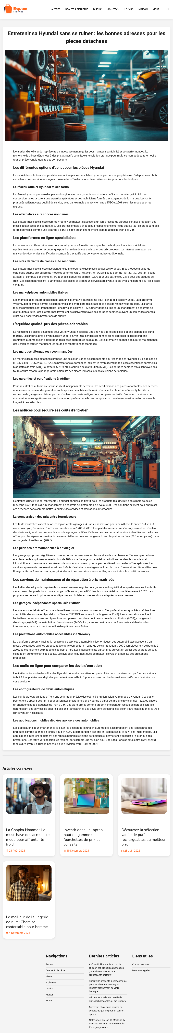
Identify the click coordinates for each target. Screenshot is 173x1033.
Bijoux (97, 9)
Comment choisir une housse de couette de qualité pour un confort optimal (107, 1010)
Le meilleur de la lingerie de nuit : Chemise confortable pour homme (27, 922)
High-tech (113, 9)
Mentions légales (141, 970)
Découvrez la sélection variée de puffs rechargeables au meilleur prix (143, 837)
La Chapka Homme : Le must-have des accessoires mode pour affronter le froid (29, 837)
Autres (55, 9)
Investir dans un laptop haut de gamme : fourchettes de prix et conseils (83, 837)
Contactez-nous (140, 964)
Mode (156, 9)
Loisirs (129, 9)
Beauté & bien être (76, 9)
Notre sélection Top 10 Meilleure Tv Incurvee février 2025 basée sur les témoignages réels (107, 1023)
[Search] (167, 9)
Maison (143, 9)
